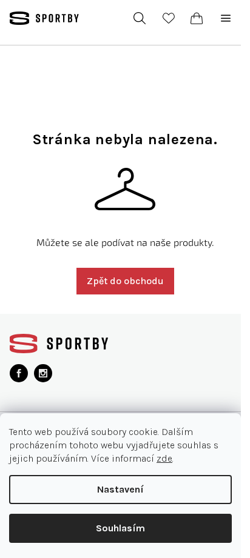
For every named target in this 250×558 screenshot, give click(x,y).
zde (164, 458)
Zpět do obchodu (125, 281)
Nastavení (120, 489)
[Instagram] (43, 373)
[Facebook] (19, 373)
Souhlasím (120, 528)
